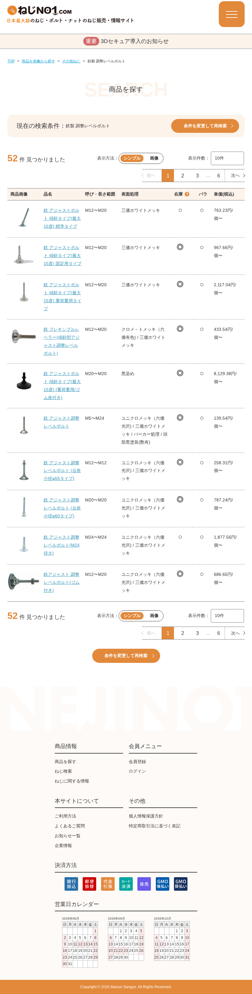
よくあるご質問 (70, 825)
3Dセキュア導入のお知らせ (127, 41)
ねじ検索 (63, 771)
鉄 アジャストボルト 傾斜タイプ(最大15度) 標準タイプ (62, 218)
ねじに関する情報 (72, 780)
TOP (11, 61)
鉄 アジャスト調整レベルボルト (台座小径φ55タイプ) (62, 470)
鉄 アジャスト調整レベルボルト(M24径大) (62, 545)
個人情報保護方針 (146, 816)
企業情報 (63, 845)
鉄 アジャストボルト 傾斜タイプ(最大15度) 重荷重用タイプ (62, 296)
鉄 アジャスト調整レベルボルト (61, 422)
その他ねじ (71, 61)
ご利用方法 (65, 816)
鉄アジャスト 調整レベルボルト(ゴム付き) (62, 582)
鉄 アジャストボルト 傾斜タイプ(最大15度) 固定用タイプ (62, 255)
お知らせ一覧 (68, 835)
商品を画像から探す (38, 61)
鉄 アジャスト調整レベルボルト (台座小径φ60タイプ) (62, 507)
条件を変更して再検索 (205, 125)
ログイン (137, 771)
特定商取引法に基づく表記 (154, 825)
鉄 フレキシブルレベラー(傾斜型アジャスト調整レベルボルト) (62, 341)
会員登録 (137, 761)
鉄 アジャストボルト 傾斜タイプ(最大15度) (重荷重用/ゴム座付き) (62, 385)
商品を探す (65, 761)
